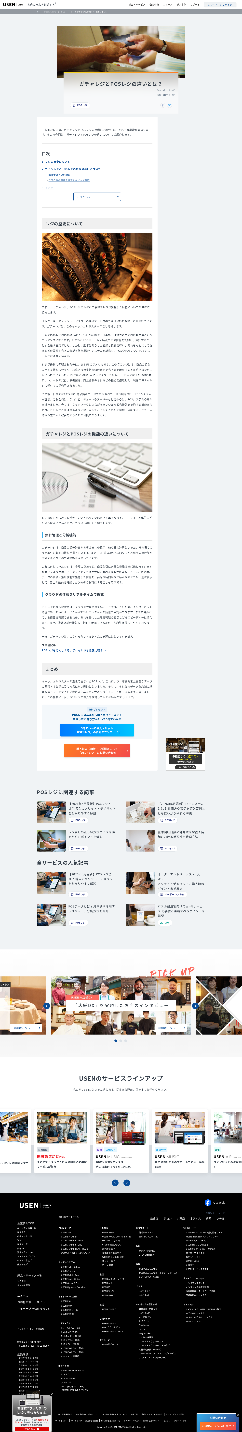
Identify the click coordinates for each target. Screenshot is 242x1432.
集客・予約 (63, 1365)
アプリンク (66, 1382)
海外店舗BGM (108, 1248)
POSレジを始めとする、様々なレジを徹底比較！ (72, 650)
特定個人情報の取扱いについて (115, 1414)
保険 (138, 1264)
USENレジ (66, 1232)
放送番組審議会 (91, 1420)
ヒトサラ (65, 1374)
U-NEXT (190, 1264)
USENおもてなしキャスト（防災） (155, 1345)
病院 (209, 1218)
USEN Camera (109, 1323)
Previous (46, 1006)
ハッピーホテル (193, 1321)
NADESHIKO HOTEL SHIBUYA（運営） (204, 1309)
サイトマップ (76, 1420)
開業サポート (142, 1227)
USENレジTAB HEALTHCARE (74, 1248)
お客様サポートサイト (31, 1302)
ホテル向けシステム (195, 1313)
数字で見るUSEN (25, 1252)
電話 (102, 1304)
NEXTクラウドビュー (112, 1327)
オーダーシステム (174, 894)
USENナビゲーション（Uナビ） (201, 1248)
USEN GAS (144, 1294)
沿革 (19, 1240)
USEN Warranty (147, 1254)
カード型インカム (147, 1317)
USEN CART (144, 1313)
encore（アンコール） (197, 1240)
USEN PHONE (109, 1309)
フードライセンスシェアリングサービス (157, 1353)
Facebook (219, 1202)
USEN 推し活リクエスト (197, 1268)
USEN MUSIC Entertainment (116, 1236)
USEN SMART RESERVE (72, 1370)
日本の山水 (144, 1325)
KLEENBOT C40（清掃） (73, 1348)
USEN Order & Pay (70, 1283)
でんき (139, 1286)
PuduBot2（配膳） (70, 1331)
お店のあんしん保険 (148, 1268)
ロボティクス (64, 1323)
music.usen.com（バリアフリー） (202, 1236)
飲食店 (154, 1218)
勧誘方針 (134, 1414)
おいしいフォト (193, 1256)
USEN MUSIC (108, 1232)
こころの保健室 (146, 1337)
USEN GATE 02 (109, 1295)
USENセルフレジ (69, 1236)
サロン (167, 1218)
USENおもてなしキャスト (151, 1341)
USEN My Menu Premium (73, 1287)
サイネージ (105, 1339)
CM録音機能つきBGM (112, 1244)
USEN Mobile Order (71, 1275)
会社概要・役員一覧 (26, 1228)
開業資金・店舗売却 (148, 1309)
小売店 (181, 1218)
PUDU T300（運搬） (71, 1340)
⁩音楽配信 (104, 1227)
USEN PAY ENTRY (69, 1309)
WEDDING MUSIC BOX (113, 1256)
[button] (115, 1183)
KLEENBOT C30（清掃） (73, 1352)
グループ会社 (23, 1260)
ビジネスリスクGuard (149, 1276)
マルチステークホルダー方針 (175, 1420)
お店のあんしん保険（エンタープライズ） (158, 1272)
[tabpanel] (121, 1005)
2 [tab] (121, 1041)
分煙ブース (144, 1321)
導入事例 (181, 4)
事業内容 (21, 1232)
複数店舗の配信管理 (111, 1252)
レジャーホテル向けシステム (199, 1317)
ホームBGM (107, 1264)
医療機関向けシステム (196, 1295)
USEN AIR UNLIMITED (113, 1278)
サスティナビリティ (26, 1256)
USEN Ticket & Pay (70, 1266)
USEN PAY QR (68, 1313)
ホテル (220, 1218)
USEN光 (106, 1287)
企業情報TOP (25, 1223)
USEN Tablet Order (70, 1278)
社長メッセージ (24, 1236)
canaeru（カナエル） (149, 1236)
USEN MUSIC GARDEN (197, 1244)
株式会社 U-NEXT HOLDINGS (33, 1346)
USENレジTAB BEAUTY (72, 1240)
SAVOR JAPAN (68, 1378)
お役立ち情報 (23, 1285)
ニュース (168, 4)
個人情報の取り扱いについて (87, 1414)
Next (195, 1006)
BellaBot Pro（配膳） (71, 1336)
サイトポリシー (61, 1420)
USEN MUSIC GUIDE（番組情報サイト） (205, 1232)
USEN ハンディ (68, 1270)
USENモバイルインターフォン (153, 1357)
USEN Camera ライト (112, 1331)
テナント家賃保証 (147, 1250)
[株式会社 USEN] (39, 12)
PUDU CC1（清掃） (70, 1344)
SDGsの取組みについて (110, 1420)
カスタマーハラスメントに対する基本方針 (140, 1420)
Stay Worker (145, 1333)
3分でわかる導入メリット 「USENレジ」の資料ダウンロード (96, 730)
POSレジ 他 (64, 1227)
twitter (169, 105)
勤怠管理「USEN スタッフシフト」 (77, 1252)
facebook (162, 105)
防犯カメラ (105, 1318)
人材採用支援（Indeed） (150, 1349)
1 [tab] (116, 1041)
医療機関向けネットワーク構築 (200, 1291)
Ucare (142, 1329)
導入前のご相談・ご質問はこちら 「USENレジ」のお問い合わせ (97, 751)
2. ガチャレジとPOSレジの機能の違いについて (71, 169)
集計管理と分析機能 (59, 174)
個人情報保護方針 (65, 1414)
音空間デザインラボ (195, 1252)
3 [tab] (126, 1041)
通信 (167, 922)
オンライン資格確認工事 (197, 1287)
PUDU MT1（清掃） (70, 1356)
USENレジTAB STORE (71, 1244)
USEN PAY (66, 1301)
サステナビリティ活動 (175, 1414)
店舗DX (20, 1248)
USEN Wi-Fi (108, 1291)
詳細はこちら (21, 1028)
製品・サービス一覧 (29, 1275)
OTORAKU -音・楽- (111, 1240)
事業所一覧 (22, 1244)
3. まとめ (48, 188)
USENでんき (145, 1290)
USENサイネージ (110, 1344)
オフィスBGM (108, 1260)
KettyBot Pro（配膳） (72, 1328)
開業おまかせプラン (148, 1232)
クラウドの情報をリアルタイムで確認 (69, 180)
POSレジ (82, 105)
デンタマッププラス (195, 1283)
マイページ (34, 1308)
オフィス (195, 1218)
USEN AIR (107, 1283)
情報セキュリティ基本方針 (152, 1414)
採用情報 (21, 1264)
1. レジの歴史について (56, 162)
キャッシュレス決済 (67, 1296)
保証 (138, 1246)
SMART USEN (192, 1260)
